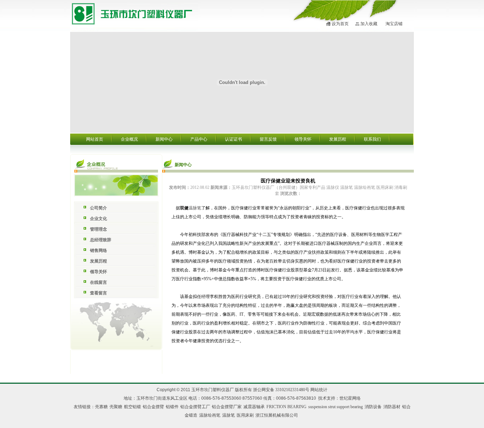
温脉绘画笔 (209, 415)
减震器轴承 (254, 406)
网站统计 (318, 389)
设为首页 (340, 23)
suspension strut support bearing (335, 406)
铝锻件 (172, 406)
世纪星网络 (350, 398)
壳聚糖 (115, 406)
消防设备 (373, 406)
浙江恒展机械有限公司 (276, 415)
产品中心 (198, 139)
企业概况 (129, 139)
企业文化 (98, 218)
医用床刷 (245, 415)
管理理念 (98, 229)
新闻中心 (164, 139)
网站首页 (94, 139)
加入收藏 (368, 23)
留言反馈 (268, 139)
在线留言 (98, 282)
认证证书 (233, 139)
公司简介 (98, 207)
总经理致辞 (100, 239)
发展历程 (337, 139)
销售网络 (98, 250)
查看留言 (98, 293)
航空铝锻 (132, 406)
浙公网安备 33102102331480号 (281, 389)
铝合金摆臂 (153, 406)
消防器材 (391, 406)
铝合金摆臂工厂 (195, 406)
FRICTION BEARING (286, 406)
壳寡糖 (101, 406)
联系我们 (372, 139)
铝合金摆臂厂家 (227, 406)
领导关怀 (302, 139)
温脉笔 (194, 207)
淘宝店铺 (394, 23)
